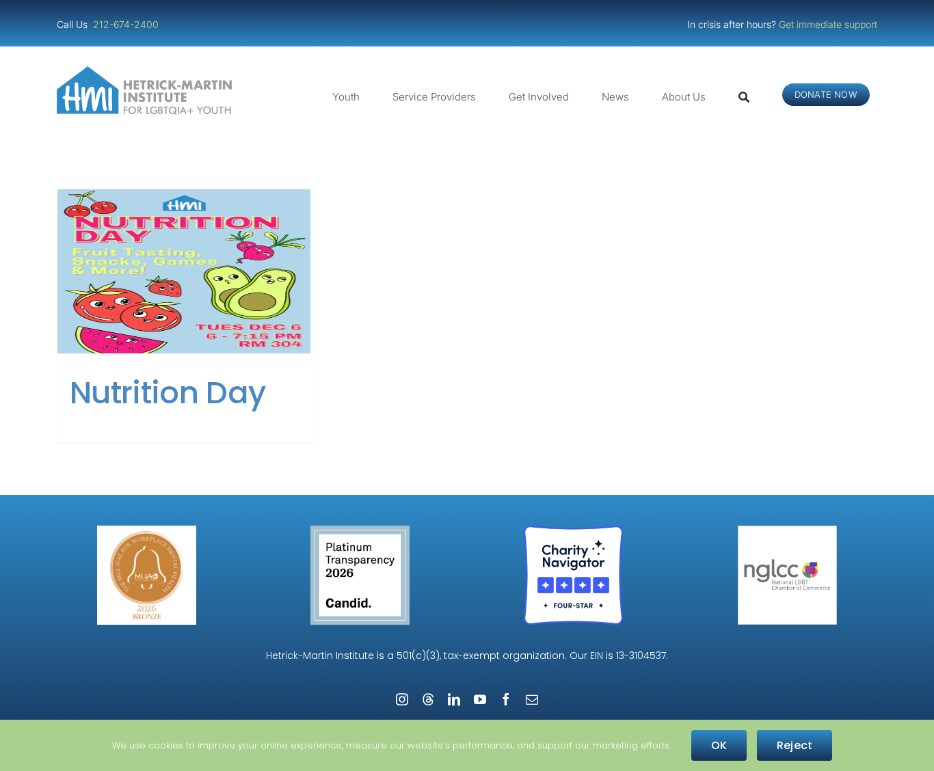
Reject (794, 745)
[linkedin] (454, 699)
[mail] (532, 699)
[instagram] (402, 699)
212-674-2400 (127, 24)
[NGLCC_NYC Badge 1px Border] (787, 531)
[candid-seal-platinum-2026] (360, 531)
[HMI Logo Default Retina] (147, 71)
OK (719, 745)
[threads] (428, 699)
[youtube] (480, 699)
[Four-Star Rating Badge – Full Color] (573, 531)
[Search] (743, 97)
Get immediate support (828, 24)
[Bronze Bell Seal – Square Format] (146, 531)
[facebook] (506, 699)
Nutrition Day (167, 392)
